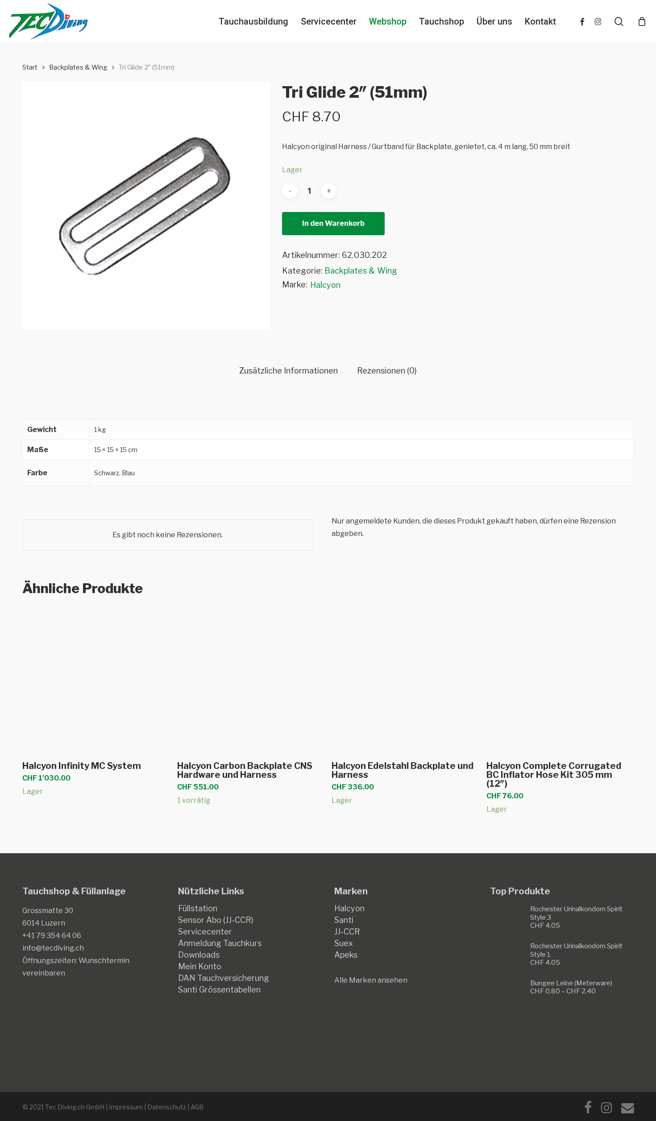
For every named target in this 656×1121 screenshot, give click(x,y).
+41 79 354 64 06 (51, 935)
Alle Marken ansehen (370, 980)
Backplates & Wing (78, 67)
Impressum (126, 1107)
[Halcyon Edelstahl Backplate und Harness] (405, 679)
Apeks (345, 955)
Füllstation (197, 909)
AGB (197, 1107)
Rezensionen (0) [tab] (387, 371)
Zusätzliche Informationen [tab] (288, 371)
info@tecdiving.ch (53, 948)
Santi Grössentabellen (219, 990)
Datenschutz (166, 1107)
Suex (343, 943)
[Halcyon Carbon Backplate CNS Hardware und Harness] (250, 679)
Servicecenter (205, 932)
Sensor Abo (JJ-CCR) (215, 920)
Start (29, 67)
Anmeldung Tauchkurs (220, 943)
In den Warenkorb (333, 223)
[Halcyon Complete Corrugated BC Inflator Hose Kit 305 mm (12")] (559, 679)
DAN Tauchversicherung (223, 978)
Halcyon (325, 285)
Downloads (199, 955)
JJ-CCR (347, 932)
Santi (343, 920)
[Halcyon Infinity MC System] (95, 679)
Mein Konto (199, 967)
